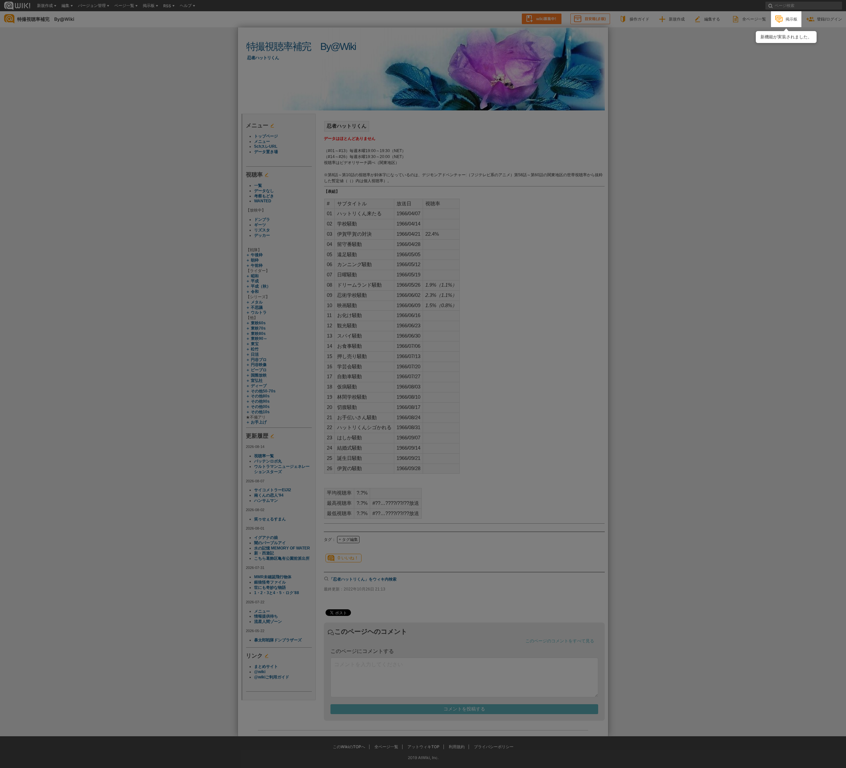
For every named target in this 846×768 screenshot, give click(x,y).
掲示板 (791, 19)
